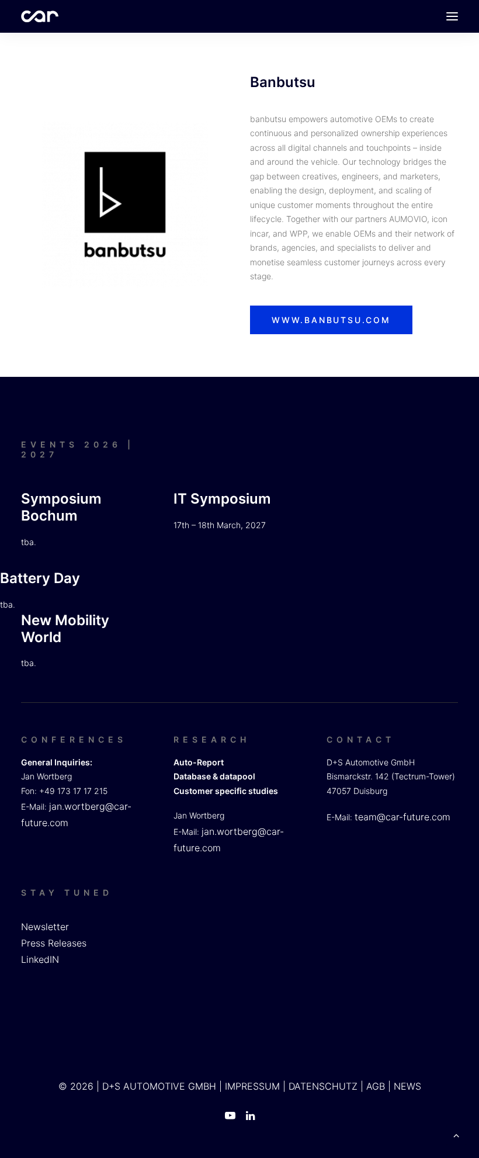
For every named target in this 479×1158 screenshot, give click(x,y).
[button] (452, 16)
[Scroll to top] (456, 1134)
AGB (375, 1086)
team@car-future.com (402, 817)
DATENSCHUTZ (323, 1086)
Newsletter (45, 926)
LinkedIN (40, 959)
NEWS (407, 1086)
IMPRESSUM (252, 1086)
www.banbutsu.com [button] (331, 320)
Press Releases (53, 943)
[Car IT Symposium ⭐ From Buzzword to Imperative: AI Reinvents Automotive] (39, 16)
